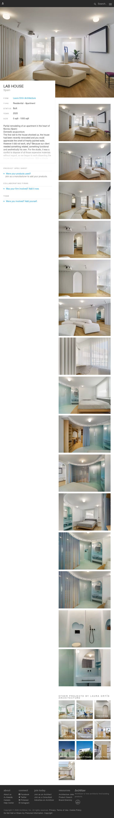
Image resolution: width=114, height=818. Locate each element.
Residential (18, 103)
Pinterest (24, 799)
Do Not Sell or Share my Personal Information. (24, 812)
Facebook (24, 794)
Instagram (24, 802)
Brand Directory (65, 799)
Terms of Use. (63, 810)
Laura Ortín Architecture (24, 98)
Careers (7, 799)
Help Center (9, 802)
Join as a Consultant (43, 797)
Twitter (23, 797)
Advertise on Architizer (44, 799)
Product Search (65, 797)
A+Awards (8, 797)
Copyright (48, 812)
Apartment (30, 103)
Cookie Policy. (75, 810)
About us (7, 794)
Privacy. (52, 810)
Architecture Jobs (66, 794)
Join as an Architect (43, 794)
